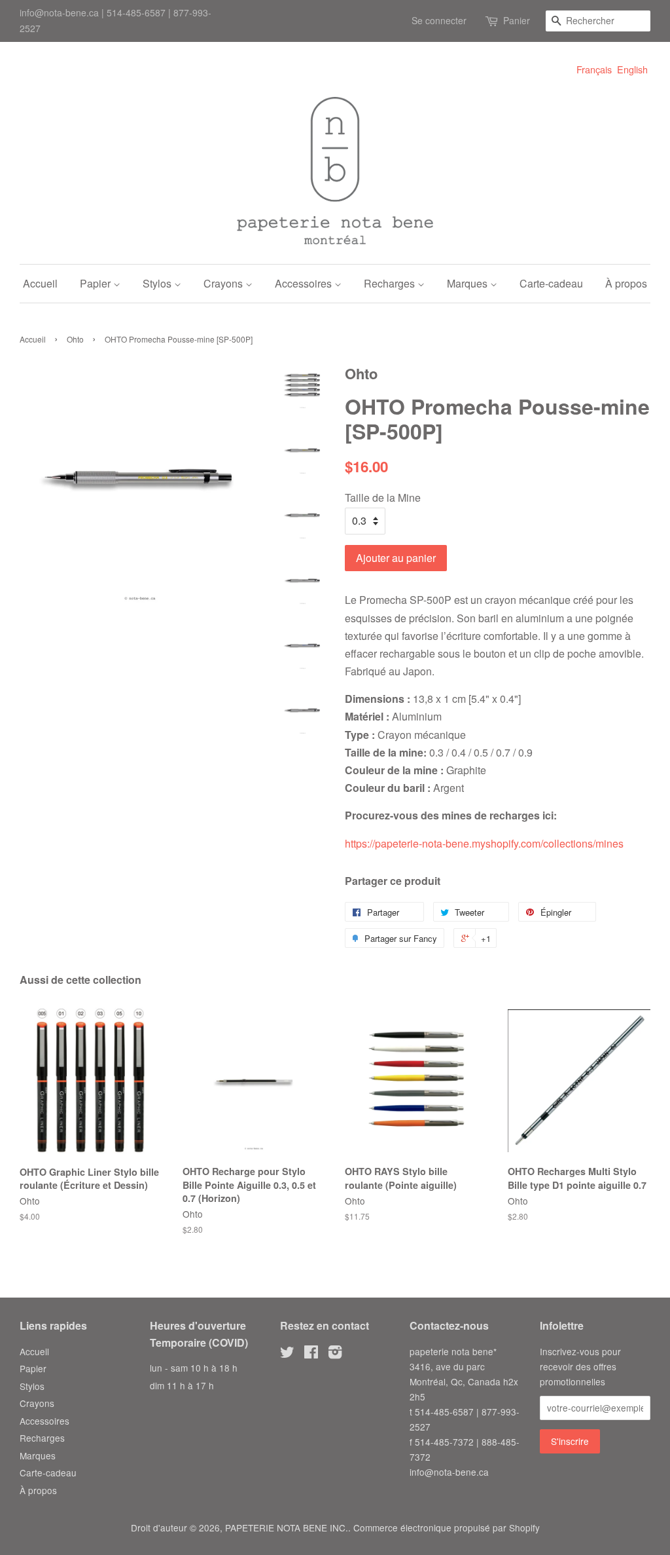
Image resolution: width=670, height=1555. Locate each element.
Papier (96, 283)
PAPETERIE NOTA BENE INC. (286, 1527)
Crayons (224, 283)
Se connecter (439, 20)
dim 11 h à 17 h (182, 1385)
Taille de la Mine (383, 497)
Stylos (158, 283)
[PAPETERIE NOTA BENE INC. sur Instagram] (335, 1353)
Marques (468, 283)
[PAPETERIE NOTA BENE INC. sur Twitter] (287, 1353)
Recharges (390, 283)
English (632, 69)
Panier (516, 20)
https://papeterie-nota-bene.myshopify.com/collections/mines (484, 843)
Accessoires (304, 283)
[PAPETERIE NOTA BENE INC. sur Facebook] (311, 1353)
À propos (626, 283)
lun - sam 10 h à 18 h (194, 1367)
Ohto (75, 339)
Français (594, 69)
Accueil (40, 283)
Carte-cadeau (551, 283)
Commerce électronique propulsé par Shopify (446, 1527)
